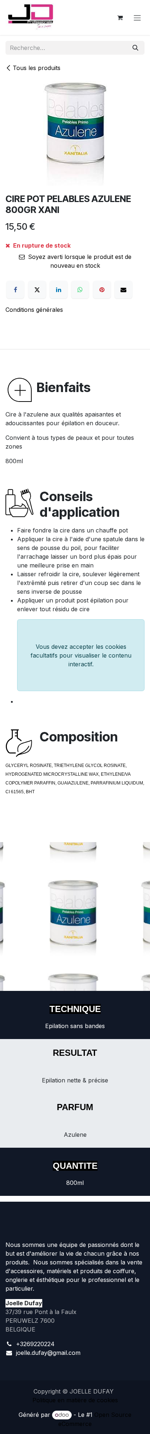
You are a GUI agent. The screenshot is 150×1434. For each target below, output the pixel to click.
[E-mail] (123, 289)
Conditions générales (34, 309)
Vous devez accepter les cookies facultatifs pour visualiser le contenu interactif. (81, 655)
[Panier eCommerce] (119, 17)
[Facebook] (15, 289)
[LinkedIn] (58, 289)
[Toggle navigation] (137, 17)
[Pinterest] (102, 289)
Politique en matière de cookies (75, 1400)
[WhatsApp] (80, 289)
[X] (37, 289)
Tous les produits (36, 67)
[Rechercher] (135, 48)
